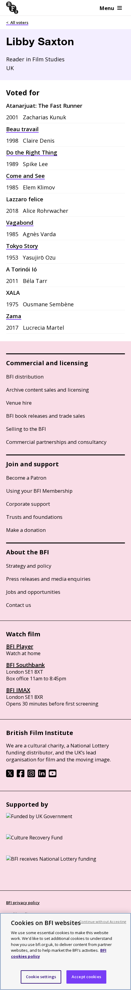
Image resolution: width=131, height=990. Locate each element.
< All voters (17, 22)
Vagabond (20, 222)
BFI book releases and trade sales (45, 415)
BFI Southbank (25, 665)
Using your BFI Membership (39, 490)
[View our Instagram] (31, 775)
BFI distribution (25, 376)
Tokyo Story (22, 246)
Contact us (18, 604)
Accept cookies (86, 976)
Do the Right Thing (31, 152)
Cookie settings (41, 976)
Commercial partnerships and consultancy (56, 441)
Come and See (25, 175)
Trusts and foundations (34, 516)
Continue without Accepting (102, 921)
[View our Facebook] (20, 775)
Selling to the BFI (26, 428)
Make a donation (26, 529)
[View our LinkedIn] (42, 775)
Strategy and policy (28, 565)
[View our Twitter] (10, 775)
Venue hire (19, 402)
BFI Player (19, 646)
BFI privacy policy (23, 902)
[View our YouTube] (52, 775)
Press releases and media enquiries (48, 578)
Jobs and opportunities (33, 591)
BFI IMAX (18, 690)
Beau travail (22, 129)
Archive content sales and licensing (47, 389)
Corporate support (28, 503)
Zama (13, 316)
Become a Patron (26, 477)
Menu (107, 8)
